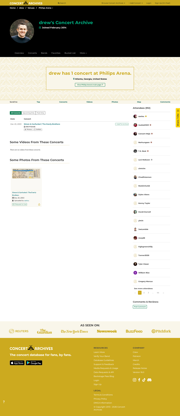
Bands (44, 53)
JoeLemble (143, 229)
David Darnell (144, 212)
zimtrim (141, 168)
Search (63, 3)
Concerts (32, 53)
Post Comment (140, 307)
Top (38, 102)
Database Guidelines (104, 360)
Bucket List (70, 53)
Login (148, 3)
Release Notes (140, 368)
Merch (136, 360)
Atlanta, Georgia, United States (91, 79)
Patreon (137, 356)
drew (21, 8)
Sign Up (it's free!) (162, 3)
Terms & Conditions (103, 395)
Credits (136, 364)
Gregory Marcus (145, 281)
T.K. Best (142, 151)
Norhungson (144, 142)
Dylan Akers (143, 194)
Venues (31, 8)
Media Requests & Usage (106, 368)
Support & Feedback (104, 364)
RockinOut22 (144, 186)
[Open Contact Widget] (3, 402)
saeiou (26, 200)
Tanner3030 (143, 255)
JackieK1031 (143, 125)
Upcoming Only (29, 113)
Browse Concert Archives (113, 3)
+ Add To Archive (122, 124)
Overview (19, 53)
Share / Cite (178, 119)
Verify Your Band (102, 356)
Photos (115, 102)
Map (139, 102)
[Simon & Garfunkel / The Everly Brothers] (26, 179)
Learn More (99, 352)
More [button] (82, 53)
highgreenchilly (145, 247)
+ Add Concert (135, 3)
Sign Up (98, 384)
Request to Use (20, 204)
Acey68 (141, 238)
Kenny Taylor (144, 203)
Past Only (40, 113)
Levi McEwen (144, 160)
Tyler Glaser (143, 264)
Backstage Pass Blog (104, 376)
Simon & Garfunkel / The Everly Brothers (42, 124)
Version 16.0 (138, 372)
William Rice (144, 273)
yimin (140, 221)
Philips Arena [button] (45, 8)
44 (158, 293)
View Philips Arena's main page (89, 85)
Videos (89, 102)
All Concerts (15, 113)
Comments (165, 102)
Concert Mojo (144, 134)
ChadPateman (144, 177)
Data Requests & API (104, 372)
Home (13, 8)
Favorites (55, 53)
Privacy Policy (100, 399)
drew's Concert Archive (66, 22)
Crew (135, 352)
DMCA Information (103, 403)
